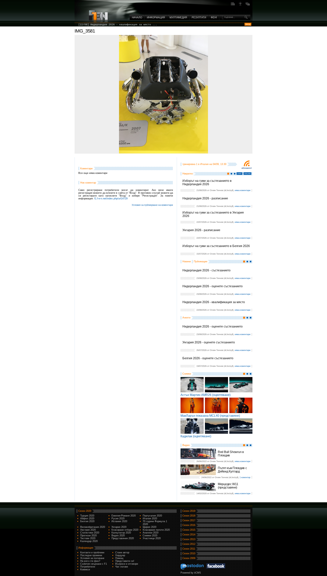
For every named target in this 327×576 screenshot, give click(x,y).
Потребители (87, 566)
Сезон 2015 (188, 529)
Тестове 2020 (87, 538)
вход (247, 24)
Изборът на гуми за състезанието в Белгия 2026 (216, 246)
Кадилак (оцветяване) (196, 436)
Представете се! (124, 561)
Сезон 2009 (188, 558)
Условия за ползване (92, 558)
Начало (137, 17)
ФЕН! (214, 17)
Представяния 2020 (122, 538)
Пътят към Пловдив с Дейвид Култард (232, 469)
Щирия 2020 (149, 527)
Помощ (119, 558)
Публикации (200, 261)
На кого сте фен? (90, 561)
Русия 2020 (118, 518)
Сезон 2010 (188, 553)
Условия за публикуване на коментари (152, 205)
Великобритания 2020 (92, 527)
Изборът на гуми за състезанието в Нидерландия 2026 (207, 182)
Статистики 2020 (89, 532)
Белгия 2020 (87, 521)
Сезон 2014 (188, 534)
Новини (186, 261)
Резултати (199, 17)
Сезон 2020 (84, 510)
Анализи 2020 (150, 532)
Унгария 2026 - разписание (201, 230)
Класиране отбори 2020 (124, 529)
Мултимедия (178, 17)
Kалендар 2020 (89, 541)
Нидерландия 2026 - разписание (205, 198)
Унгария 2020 (118, 527)
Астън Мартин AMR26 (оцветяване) (205, 394)
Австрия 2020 (88, 529)
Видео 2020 (118, 535)
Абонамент (246, 168)
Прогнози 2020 (88, 535)
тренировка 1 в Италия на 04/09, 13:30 (204, 164)
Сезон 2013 (188, 539)
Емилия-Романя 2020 (123, 515)
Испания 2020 (119, 521)
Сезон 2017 (188, 520)
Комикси (85, 569)
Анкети (186, 317)
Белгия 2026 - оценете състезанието (207, 358)
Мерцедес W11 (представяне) (228, 485)
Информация (156, 17)
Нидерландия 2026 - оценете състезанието (212, 286)
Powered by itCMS (191, 572)
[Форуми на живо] (233, 5)
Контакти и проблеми (92, 552)
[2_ (80, 24)
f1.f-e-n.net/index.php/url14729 (111, 198)
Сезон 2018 (188, 515)
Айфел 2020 (87, 518)
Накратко (187, 173)
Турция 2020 (87, 515)
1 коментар (245, 477)
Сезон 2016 (188, 525)
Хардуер (120, 555)
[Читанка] (247, 5)
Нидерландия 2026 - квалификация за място (213, 302)
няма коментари (242, 190)
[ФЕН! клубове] (240, 5)
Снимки (186, 373)
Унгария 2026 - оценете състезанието (208, 342)
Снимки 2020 (150, 535)
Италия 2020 (150, 518)
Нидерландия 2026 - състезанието (206, 270)
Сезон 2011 (188, 548)
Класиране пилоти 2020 (156, 529)
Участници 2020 (152, 538)
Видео (186, 445)
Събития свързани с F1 (93, 563)
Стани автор (122, 552)
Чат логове (121, 566)
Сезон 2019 (188, 510)
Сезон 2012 (188, 544)
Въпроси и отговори (126, 563)
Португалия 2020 (152, 515)
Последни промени (91, 555)
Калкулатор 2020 (121, 532)
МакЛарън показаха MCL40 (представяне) (210, 415)
